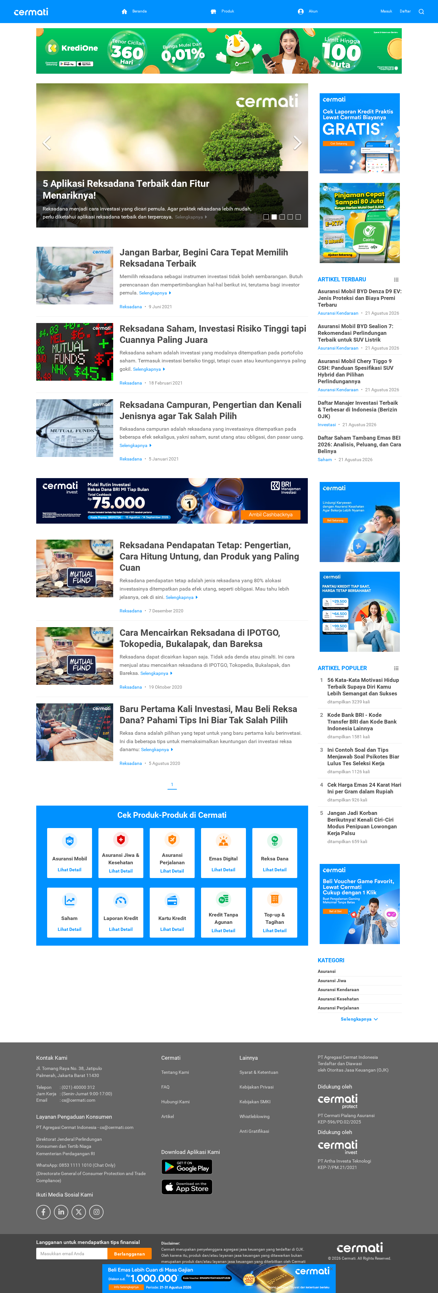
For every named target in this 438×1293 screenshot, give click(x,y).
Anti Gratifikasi (254, 1131)
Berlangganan (129, 1253)
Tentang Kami (175, 1072)
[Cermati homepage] (360, 1247)
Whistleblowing (255, 1116)
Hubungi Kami (175, 1101)
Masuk (386, 11)
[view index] (396, 279)
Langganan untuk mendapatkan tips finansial (88, 1242)
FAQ (165, 1087)
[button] (47, 142)
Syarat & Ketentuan (259, 1072)
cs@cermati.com (78, 1100)
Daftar (405, 11)
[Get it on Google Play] (234, 1166)
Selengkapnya (357, 1019)
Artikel (167, 1116)
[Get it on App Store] (234, 1187)
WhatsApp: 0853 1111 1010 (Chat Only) (75, 1165)
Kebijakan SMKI (255, 1101)
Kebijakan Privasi (257, 1087)
